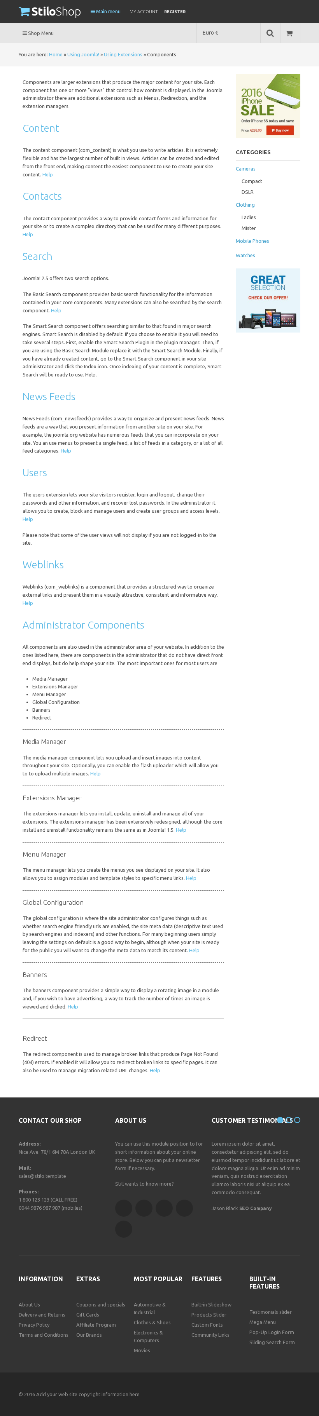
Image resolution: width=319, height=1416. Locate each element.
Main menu (108, 11)
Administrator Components (83, 624)
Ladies (249, 217)
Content (41, 128)
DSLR (248, 192)
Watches (245, 255)
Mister (249, 228)
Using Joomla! (83, 54)
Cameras (246, 168)
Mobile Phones (252, 241)
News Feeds (49, 396)
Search (38, 256)
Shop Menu (40, 33)
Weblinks (43, 564)
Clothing (245, 204)
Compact (252, 181)
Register (175, 11)
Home (56, 54)
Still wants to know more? (144, 1183)
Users (35, 472)
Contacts (42, 196)
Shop (56, 11)
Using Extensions (123, 54)
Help (47, 174)
